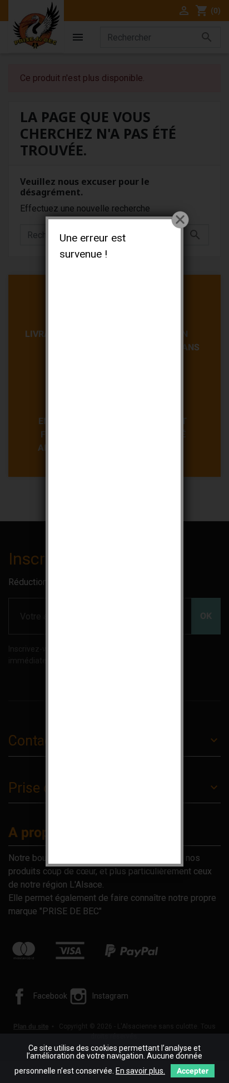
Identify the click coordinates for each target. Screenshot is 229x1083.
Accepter (192, 1070)
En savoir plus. (140, 1070)
